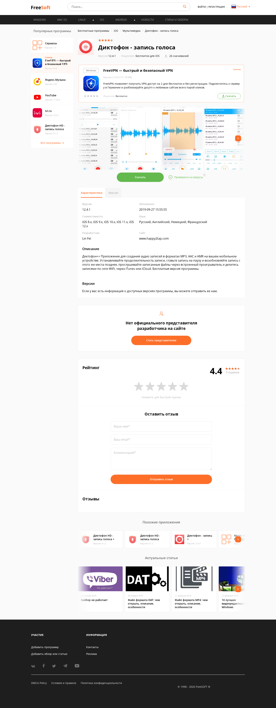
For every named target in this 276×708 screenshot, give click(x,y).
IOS (102, 19)
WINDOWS (39, 19)
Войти (202, 6)
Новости (147, 19)
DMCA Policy (39, 683)
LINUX (82, 19)
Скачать (140, 177)
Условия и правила (63, 683)
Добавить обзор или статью (49, 654)
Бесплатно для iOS (148, 56)
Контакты (92, 647)
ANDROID (121, 19)
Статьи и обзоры (176, 19)
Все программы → (52, 143)
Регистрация (216, 6)
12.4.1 (107, 56)
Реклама (91, 654)
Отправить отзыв (161, 479)
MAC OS (62, 19)
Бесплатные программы (93, 30)
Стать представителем (161, 340)
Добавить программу (45, 647)
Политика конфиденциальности (101, 683)
